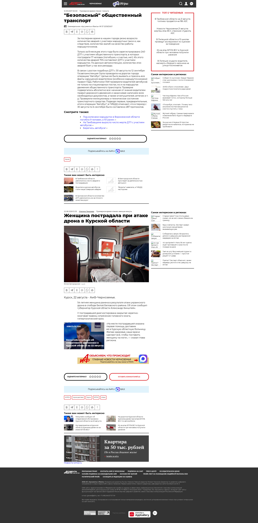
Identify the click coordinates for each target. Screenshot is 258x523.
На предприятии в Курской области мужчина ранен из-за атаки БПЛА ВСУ (88, 427)
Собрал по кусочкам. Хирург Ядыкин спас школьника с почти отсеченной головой (178, 80)
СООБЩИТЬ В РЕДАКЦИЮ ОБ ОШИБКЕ (117, 477)
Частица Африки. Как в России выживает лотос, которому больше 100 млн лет (177, 98)
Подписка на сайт (135, 471)
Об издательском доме (170, 471)
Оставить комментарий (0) (129, 377)
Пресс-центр (151, 471)
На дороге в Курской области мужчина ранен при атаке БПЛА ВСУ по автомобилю (131, 419)
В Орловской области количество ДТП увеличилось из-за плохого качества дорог (90, 198)
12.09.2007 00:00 (70, 11)
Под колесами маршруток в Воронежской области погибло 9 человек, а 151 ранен (110, 118)
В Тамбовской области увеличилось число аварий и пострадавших (88, 181)
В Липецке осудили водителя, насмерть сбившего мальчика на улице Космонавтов (172, 63)
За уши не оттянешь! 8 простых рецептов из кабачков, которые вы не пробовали (178, 124)
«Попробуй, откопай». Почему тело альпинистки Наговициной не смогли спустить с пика (177, 107)
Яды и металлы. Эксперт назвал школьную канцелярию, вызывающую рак (176, 227)
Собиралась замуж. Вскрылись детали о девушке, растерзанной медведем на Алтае (176, 236)
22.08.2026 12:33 (70, 211)
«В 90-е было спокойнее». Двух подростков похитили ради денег (177, 88)
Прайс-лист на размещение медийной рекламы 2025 (165, 474)
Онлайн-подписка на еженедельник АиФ (99, 474)
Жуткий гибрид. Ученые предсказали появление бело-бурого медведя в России (178, 115)
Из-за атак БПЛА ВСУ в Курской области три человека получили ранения (172, 52)
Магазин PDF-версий (128, 474)
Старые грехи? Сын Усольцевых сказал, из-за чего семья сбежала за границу (178, 218)
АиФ (83, 284)
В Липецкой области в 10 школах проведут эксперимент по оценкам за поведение (172, 41)
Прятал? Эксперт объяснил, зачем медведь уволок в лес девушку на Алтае (177, 262)
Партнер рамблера (119, 513)
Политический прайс (91, 477)
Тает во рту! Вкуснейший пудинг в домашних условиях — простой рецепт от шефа (177, 253)
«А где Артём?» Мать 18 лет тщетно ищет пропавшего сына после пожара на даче (177, 245)
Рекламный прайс (89, 471)
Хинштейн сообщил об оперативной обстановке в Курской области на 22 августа (88, 419)
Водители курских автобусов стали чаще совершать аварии (88, 188)
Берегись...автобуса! (94, 128)
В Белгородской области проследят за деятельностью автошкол (130, 181)
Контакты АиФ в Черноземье (112, 471)
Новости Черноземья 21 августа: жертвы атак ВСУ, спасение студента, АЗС (172, 31)
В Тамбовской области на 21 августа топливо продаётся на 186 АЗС (172, 20)
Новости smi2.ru (73, 463)
